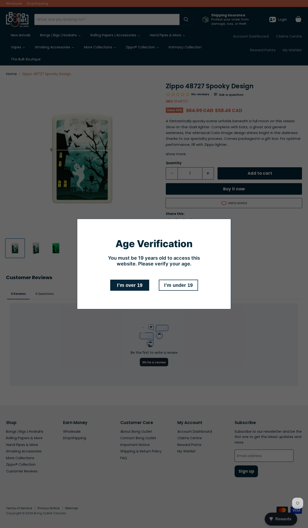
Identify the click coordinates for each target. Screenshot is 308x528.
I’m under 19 (178, 285)
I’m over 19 (129, 285)
